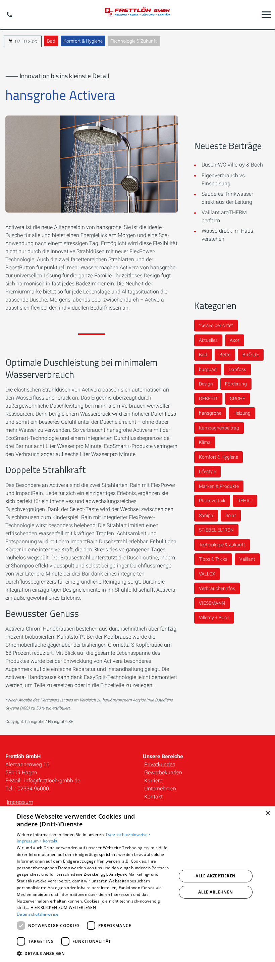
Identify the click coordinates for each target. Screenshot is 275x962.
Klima (205, 442)
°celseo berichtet (216, 325)
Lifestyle (207, 471)
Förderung (236, 383)
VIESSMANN (212, 603)
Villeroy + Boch (214, 617)
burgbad (208, 369)
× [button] (267, 813)
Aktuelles (208, 340)
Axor (234, 340)
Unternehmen (160, 788)
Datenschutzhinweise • (128, 834)
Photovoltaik (212, 500)
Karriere (153, 780)
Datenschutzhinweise (38, 914)
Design (206, 383)
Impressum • (30, 841)
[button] (266, 14)
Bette (224, 354)
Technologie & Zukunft (134, 41)
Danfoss (237, 369)
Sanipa (206, 515)
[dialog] (137, 884)
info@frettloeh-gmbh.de (52, 780)
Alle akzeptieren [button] (215, 876)
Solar (230, 515)
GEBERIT (208, 398)
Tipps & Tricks (213, 559)
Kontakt (153, 796)
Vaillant (247, 559)
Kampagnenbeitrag (219, 427)
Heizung (242, 413)
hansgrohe (210, 413)
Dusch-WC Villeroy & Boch (232, 165)
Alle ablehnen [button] (215, 892)
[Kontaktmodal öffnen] (9, 14)
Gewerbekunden (163, 772)
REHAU (245, 500)
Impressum (20, 802)
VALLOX (207, 574)
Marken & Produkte (219, 486)
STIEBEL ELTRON (216, 530)
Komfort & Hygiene (83, 41)
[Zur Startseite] (137, 14)
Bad (51, 41)
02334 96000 (33, 788)
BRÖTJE (250, 354)
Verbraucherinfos (217, 588)
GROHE (237, 398)
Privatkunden (159, 764)
